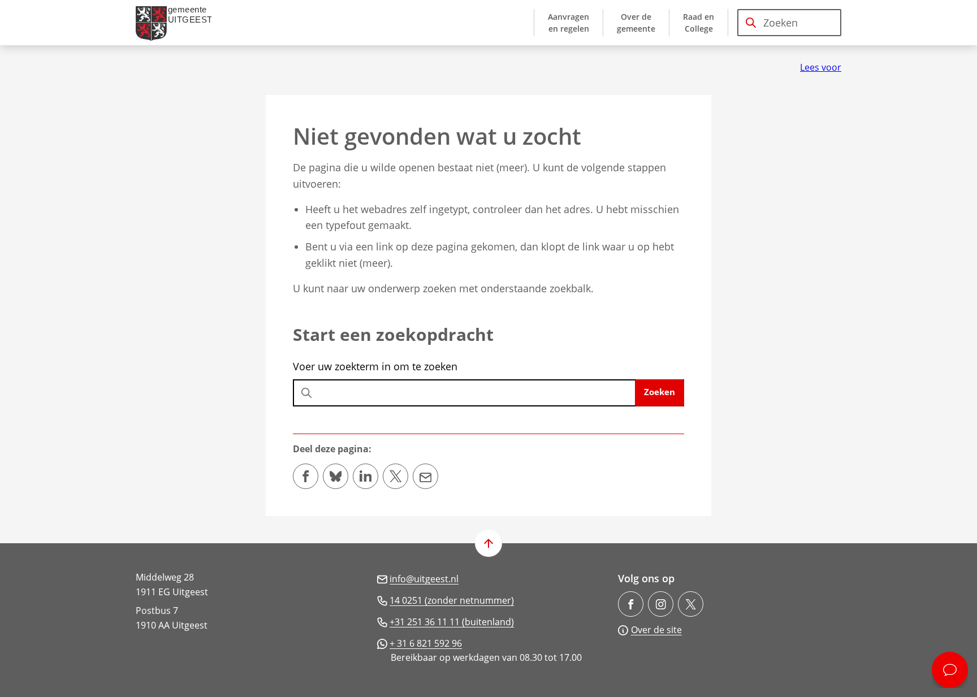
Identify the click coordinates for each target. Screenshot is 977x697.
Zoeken (659, 391)
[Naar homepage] (178, 22)
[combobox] (789, 22)
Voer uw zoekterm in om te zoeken (375, 366)
